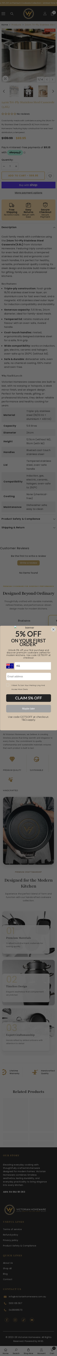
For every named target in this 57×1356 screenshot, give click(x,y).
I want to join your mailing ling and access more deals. (28, 687)
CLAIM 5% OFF (28, 698)
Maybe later (28, 708)
